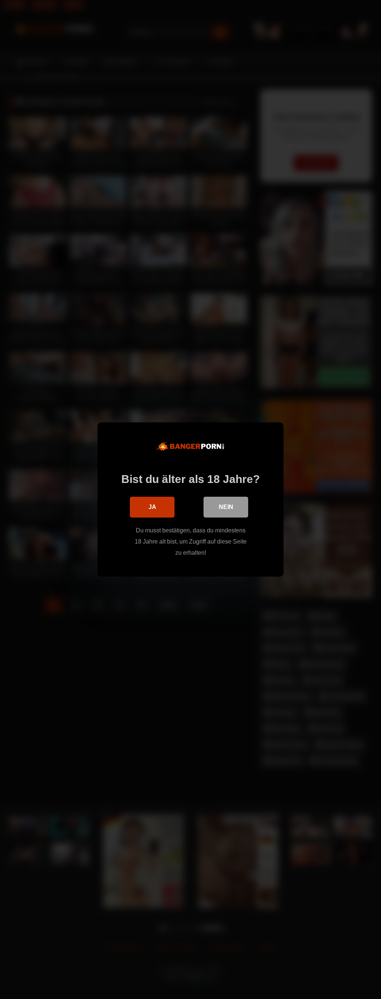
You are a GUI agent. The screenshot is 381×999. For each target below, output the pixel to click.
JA (152, 507)
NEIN (226, 507)
